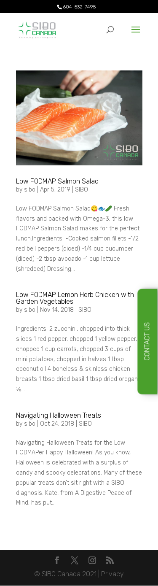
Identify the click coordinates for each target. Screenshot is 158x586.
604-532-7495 (79, 7)
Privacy (112, 574)
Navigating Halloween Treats (58, 415)
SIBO (81, 189)
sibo (29, 189)
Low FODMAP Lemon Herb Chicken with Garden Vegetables (75, 298)
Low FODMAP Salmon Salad (57, 181)
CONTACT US (147, 341)
